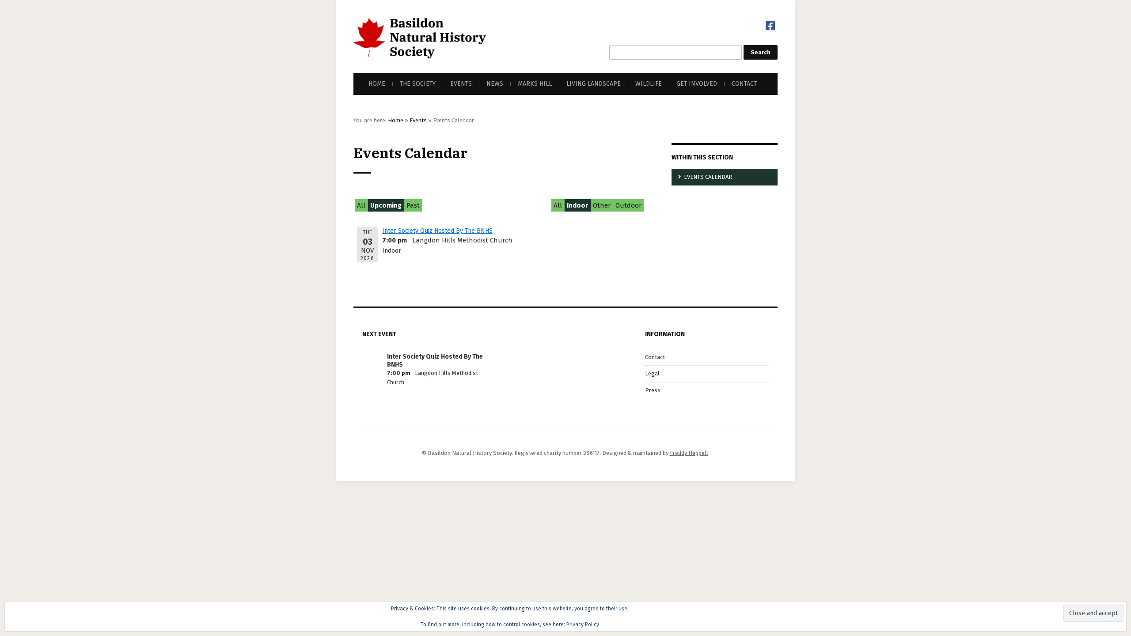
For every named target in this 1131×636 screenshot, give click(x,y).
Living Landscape (593, 83)
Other (602, 205)
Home (376, 83)
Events (461, 83)
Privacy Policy (582, 624)
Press (652, 390)
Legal (652, 373)
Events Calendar (708, 177)
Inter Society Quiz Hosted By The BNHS (437, 231)
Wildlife (648, 83)
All (361, 205)
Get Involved (696, 83)
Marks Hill (535, 83)
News (494, 83)
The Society (418, 83)
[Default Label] (770, 26)
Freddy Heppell (689, 453)
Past (413, 205)
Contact (744, 83)
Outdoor (628, 205)
